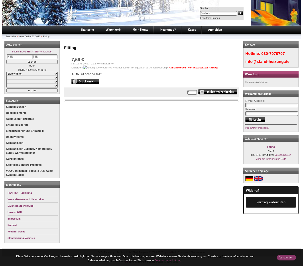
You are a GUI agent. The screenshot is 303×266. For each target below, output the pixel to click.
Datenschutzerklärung (168, 260)
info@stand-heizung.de (267, 61)
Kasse (192, 29)
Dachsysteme (15, 136)
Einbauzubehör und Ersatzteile (25, 130)
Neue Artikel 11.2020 (29, 36)
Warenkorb (113, 29)
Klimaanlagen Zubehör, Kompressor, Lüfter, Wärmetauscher (29, 150)
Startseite (87, 29)
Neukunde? (168, 29)
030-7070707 (273, 53)
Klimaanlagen (14, 142)
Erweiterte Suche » (210, 18)
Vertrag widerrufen (270, 202)
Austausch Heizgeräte (20, 118)
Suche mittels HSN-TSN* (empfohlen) (32, 51)
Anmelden (215, 29)
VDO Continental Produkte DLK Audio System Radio (29, 172)
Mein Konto (140, 29)
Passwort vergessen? (257, 127)
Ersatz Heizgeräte (17, 124)
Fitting (46, 36)
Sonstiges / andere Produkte (24, 164)
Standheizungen (16, 106)
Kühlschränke (15, 158)
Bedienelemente (16, 112)
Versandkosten (105, 63)
